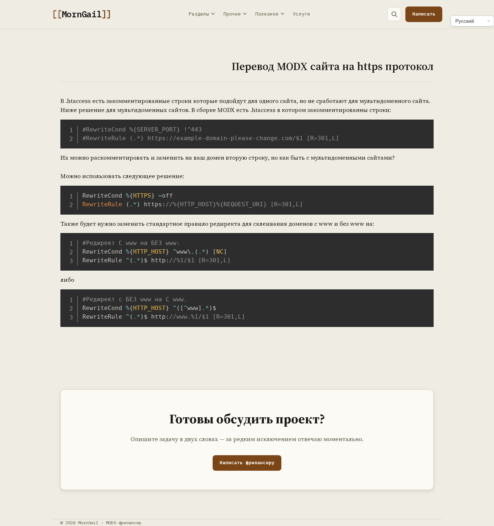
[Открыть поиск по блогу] (394, 14)
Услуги (301, 14)
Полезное (266, 14)
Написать (423, 14)
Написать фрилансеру (247, 463)
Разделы (199, 14)
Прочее (232, 14)
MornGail (81, 14)
